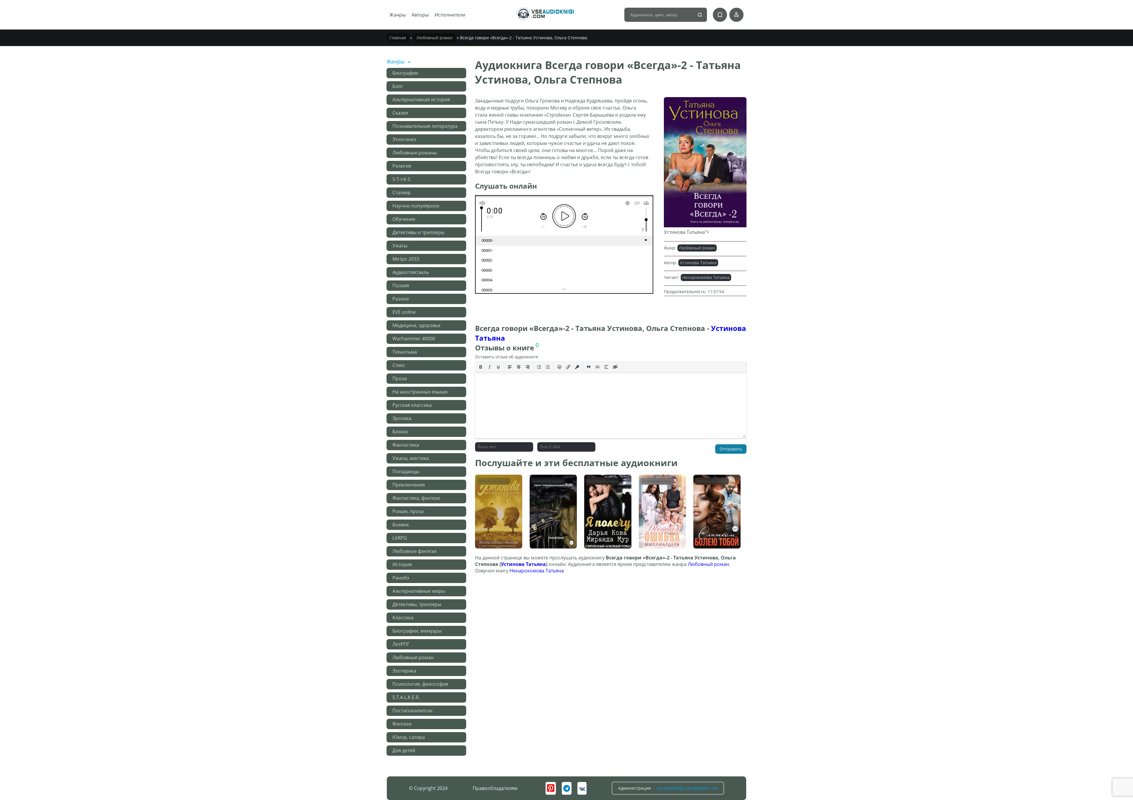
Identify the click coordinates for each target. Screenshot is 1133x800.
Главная (397, 37)
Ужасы (399, 245)
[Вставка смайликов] (559, 367)
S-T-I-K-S (401, 179)
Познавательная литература (425, 126)
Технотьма (404, 352)
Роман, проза (408, 511)
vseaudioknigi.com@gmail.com (687, 788)
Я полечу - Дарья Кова (604, 483)
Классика (402, 617)
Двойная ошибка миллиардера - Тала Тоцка (662, 486)
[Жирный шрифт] (480, 367)
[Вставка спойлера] (606, 367)
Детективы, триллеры (416, 604)
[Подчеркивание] (498, 367)
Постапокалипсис (412, 710)
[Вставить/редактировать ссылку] (568, 367)
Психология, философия (420, 684)
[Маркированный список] (539, 367)
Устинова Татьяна (698, 262)
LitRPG (399, 538)
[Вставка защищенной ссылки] (577, 367)
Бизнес (400, 431)
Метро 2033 (405, 259)
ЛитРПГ (401, 644)
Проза (399, 378)
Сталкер (401, 192)
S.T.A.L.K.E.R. (406, 697)
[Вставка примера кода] (597, 367)
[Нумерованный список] (547, 367)
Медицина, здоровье (416, 325)
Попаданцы (405, 471)
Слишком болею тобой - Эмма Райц (715, 483)
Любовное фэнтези (414, 551)
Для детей (403, 750)
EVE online (404, 312)
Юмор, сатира (408, 737)
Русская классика (412, 405)
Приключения (408, 484)
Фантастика (405, 445)
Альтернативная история (421, 99)
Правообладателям (495, 788)
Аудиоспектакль (410, 272)
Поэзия (400, 285)
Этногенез (404, 139)
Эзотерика (404, 670)
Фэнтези (402, 724)
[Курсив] (489, 367)
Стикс (398, 365)
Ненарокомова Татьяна (706, 277)
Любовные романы (414, 152)
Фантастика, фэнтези (416, 498)
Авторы (420, 15)
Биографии (405, 73)
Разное (400, 298)
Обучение (403, 219)
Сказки (400, 113)
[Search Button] (700, 15)
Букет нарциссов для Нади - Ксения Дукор (551, 486)
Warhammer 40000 (413, 338)
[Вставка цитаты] (588, 367)
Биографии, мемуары (417, 631)
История (402, 564)
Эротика (401, 418)
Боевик (400, 524)
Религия (401, 166)
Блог (397, 86)
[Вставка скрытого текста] (615, 367)
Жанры (397, 15)
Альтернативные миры (418, 591)
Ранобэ (400, 577)
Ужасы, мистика (410, 458)
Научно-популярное (415, 206)
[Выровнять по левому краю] (509, 367)
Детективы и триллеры (418, 232)
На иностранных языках (420, 391)
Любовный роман (434, 37)
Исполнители (450, 15)
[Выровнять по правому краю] (527, 367)
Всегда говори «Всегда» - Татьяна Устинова (497, 486)
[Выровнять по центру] (518, 367)
